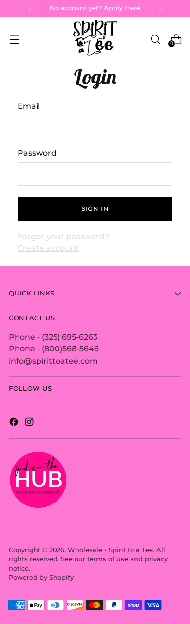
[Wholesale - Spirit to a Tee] (95, 39)
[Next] (160, 8)
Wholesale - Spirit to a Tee (110, 550)
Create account (48, 248)
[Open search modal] (155, 39)
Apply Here (122, 8)
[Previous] (29, 8)
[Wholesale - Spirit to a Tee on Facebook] (14, 423)
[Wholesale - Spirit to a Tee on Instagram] (30, 423)
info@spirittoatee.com (53, 360)
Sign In (95, 208)
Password (37, 152)
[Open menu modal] (14, 39)
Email (29, 106)
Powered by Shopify (41, 577)
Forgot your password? (63, 236)
